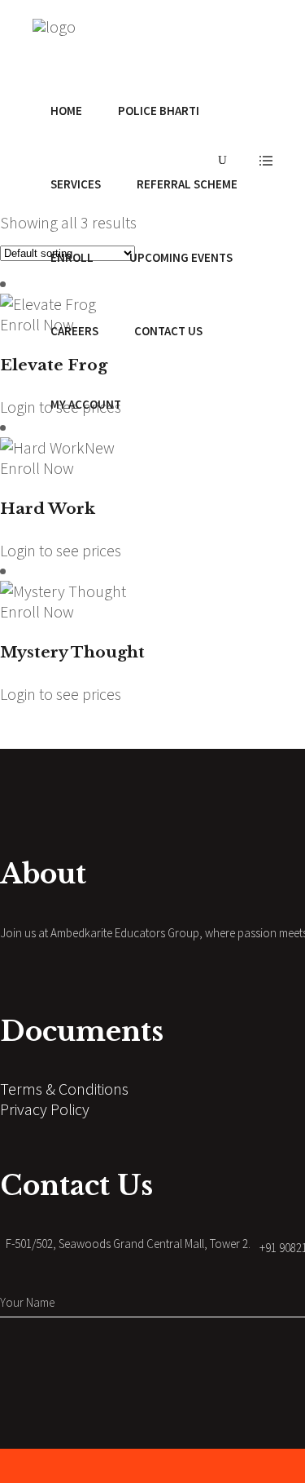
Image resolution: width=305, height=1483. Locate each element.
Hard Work (47, 508)
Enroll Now (37, 468)
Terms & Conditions (64, 1088)
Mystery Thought (72, 652)
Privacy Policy (44, 1109)
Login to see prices (60, 550)
